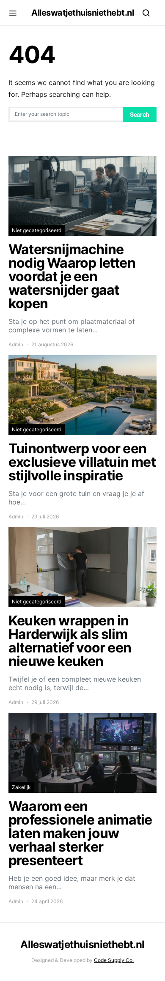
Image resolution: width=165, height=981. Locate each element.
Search (139, 114)
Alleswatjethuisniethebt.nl (82, 13)
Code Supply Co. (114, 960)
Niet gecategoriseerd (36, 230)
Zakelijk (21, 787)
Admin (15, 344)
